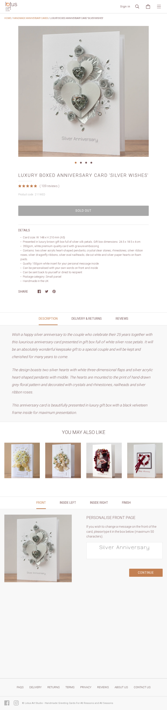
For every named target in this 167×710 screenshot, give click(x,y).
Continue (146, 572)
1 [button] (76, 163)
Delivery (35, 687)
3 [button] (86, 163)
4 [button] (91, 163)
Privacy (85, 687)
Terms (69, 687)
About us (121, 687)
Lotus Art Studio (34, 703)
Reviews (103, 687)
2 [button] (81, 163)
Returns (53, 687)
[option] (83, 91)
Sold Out (83, 210)
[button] (28, 186)
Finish (126, 502)
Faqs (20, 687)
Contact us (142, 687)
